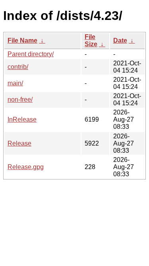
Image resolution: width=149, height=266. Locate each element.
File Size (91, 40)
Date (120, 40)
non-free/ (20, 99)
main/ (15, 83)
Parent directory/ (31, 54)
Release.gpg (26, 167)
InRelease (22, 119)
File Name (22, 40)
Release (19, 143)
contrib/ (18, 66)
